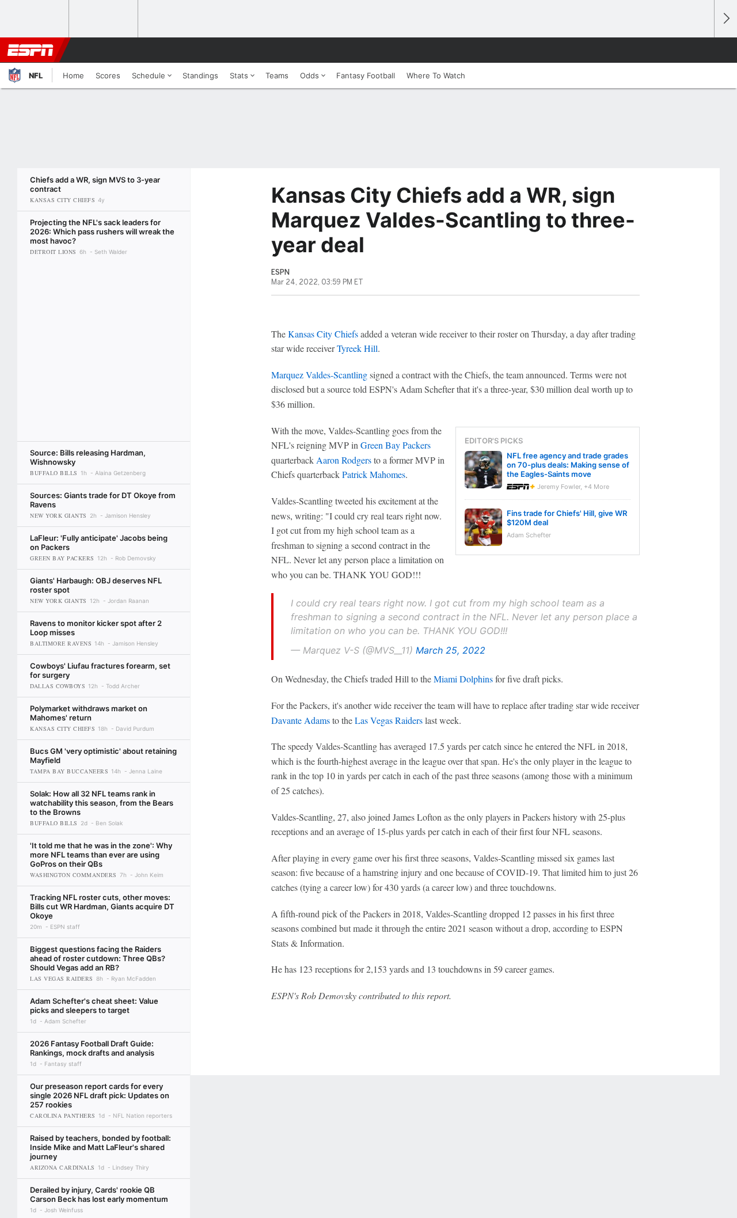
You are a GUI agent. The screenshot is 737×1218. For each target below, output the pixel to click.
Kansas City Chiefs (323, 334)
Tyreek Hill (357, 348)
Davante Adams (300, 720)
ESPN (30, 50)
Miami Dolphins (463, 679)
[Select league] (35, 19)
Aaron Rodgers (343, 460)
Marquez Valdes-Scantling (319, 375)
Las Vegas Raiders (389, 720)
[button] (700, 50)
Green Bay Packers (395, 445)
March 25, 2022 (450, 650)
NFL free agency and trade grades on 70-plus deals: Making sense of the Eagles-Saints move (568, 465)
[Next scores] (725, 18)
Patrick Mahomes (373, 474)
